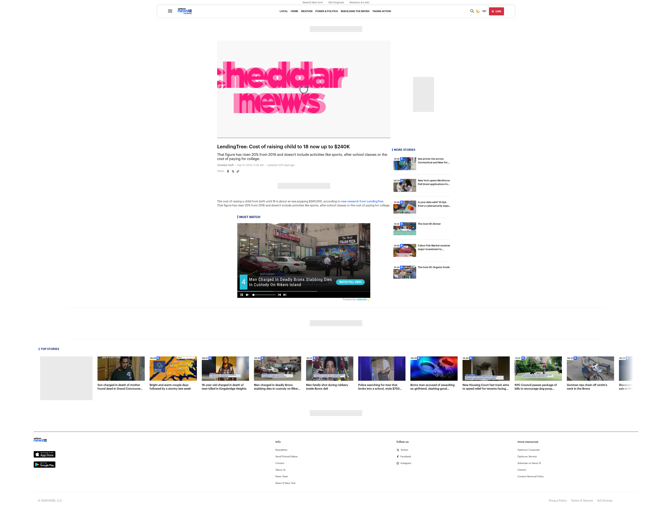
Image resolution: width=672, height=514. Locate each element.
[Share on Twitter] (233, 171)
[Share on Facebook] (228, 171)
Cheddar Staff (225, 165)
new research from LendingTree (362, 201)
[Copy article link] (237, 171)
